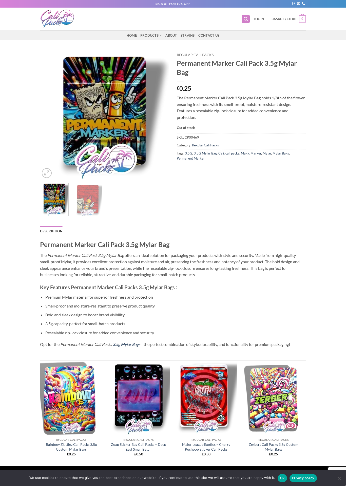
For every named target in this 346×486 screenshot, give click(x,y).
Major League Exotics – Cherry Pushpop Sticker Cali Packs (206, 446)
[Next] (160, 115)
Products (149, 35)
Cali (221, 153)
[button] (246, 19)
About (171, 35)
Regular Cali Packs (195, 55)
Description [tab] (51, 231)
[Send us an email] (298, 4)
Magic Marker (251, 153)
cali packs (232, 153)
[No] (339, 480)
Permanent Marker (191, 158)
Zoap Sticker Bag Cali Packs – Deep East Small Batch (138, 446)
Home (132, 35)
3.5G (188, 153)
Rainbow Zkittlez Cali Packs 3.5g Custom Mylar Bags (71, 446)
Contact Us (209, 35)
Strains (188, 35)
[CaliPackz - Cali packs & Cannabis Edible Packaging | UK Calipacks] (60, 19)
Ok (282, 478)
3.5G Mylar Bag (205, 153)
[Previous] (48, 115)
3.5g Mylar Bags (126, 344)
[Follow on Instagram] (293, 4)
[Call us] (303, 4)
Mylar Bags (281, 153)
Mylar (267, 153)
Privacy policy (303, 478)
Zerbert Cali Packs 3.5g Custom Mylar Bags (273, 446)
